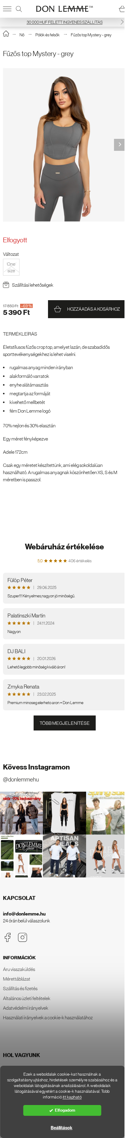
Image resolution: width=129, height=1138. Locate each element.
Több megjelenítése (65, 723)
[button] (122, 22)
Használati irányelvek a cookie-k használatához (48, 1017)
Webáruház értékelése (64, 546)
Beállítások (61, 1128)
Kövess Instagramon (36, 767)
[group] (64, 145)
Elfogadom (65, 1110)
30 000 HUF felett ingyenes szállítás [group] (65, 22)
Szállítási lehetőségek (32, 285)
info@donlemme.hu (24, 914)
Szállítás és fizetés (20, 988)
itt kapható (72, 1097)
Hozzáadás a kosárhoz (93, 309)
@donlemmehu (21, 779)
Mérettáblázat (16, 978)
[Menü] (7, 9)
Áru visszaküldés (19, 969)
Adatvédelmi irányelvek (25, 1008)
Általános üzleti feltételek (26, 998)
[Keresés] (19, 9)
